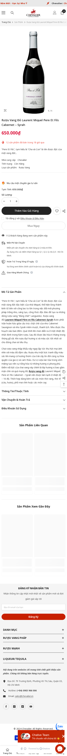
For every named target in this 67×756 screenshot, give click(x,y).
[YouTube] (31, 706)
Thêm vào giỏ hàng (26, 210)
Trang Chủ (6, 22)
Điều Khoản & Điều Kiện (32, 218)
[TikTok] (23, 706)
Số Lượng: (7, 194)
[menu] (3, 13)
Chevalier (22, 159)
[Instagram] (14, 706)
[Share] (63, 211)
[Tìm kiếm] (12, 13)
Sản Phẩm (18, 22)
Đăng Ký (33, 617)
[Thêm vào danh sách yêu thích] (57, 211)
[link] (17, 481)
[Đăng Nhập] (54, 12)
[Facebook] (6, 706)
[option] (33, 72)
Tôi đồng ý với (12, 218)
